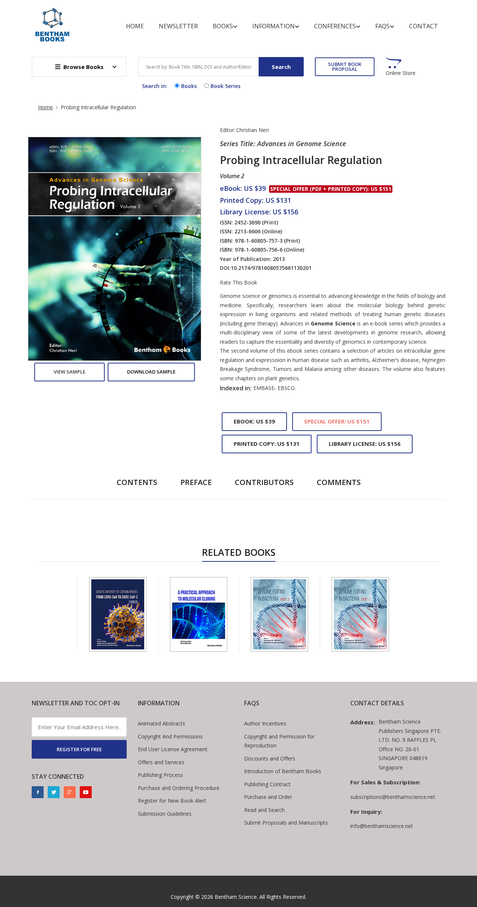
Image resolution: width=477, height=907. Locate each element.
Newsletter (178, 26)
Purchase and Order (268, 796)
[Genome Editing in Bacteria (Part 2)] (279, 614)
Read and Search (264, 809)
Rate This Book (238, 282)
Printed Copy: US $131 (267, 443)
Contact (423, 26)
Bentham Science (236, 896)
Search (281, 66)
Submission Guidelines (165, 813)
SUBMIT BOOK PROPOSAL (344, 66)
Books (223, 26)
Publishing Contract (267, 784)
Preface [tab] (196, 482)
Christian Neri (252, 129)
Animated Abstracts (161, 723)
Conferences (335, 26)
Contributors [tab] (264, 482)
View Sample (69, 371)
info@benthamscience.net (381, 825)
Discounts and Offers (269, 758)
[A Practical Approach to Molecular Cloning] (198, 614)
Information (273, 26)
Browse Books (83, 66)
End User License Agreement (173, 749)
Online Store (401, 73)
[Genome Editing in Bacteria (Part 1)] (360, 614)
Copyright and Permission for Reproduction (279, 741)
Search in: (154, 85)
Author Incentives (265, 723)
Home (135, 26)
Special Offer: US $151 (337, 421)
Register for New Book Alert (172, 800)
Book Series (225, 85)
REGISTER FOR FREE (79, 749)
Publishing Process (160, 774)
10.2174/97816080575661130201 (271, 267)
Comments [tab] (339, 482)
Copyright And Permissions (170, 736)
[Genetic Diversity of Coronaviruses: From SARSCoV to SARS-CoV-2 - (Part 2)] (117, 614)
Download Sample (151, 371)
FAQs (382, 26)
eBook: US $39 (254, 421)
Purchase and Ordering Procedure (178, 787)
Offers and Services (161, 762)
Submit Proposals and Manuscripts (286, 822)
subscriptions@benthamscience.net (392, 796)
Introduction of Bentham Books (282, 771)
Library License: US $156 (365, 443)
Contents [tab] (137, 482)
